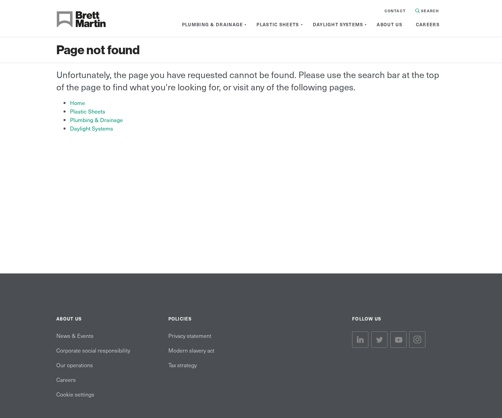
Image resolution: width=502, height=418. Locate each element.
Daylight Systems (91, 128)
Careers (66, 379)
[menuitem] (212, 24)
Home (77, 103)
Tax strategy (182, 365)
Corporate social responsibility (93, 350)
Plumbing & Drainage (96, 120)
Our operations (74, 365)
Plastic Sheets (87, 111)
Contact (395, 11)
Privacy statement (189, 335)
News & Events (75, 335)
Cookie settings (75, 394)
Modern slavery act (191, 350)
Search (429, 11)
